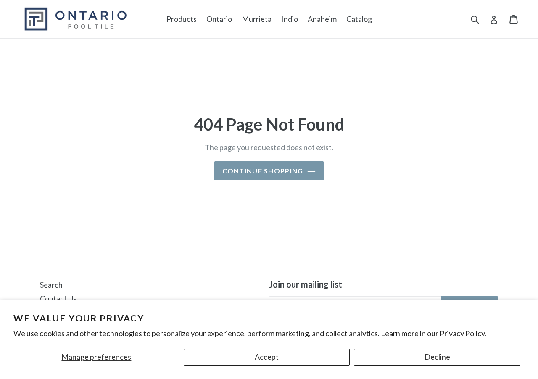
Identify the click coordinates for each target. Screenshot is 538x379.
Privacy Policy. (463, 333)
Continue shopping (262, 171)
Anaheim (322, 19)
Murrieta (257, 19)
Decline (437, 356)
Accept (267, 356)
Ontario (219, 19)
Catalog (359, 19)
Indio (289, 19)
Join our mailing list (305, 284)
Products (181, 19)
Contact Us (58, 298)
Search (51, 284)
